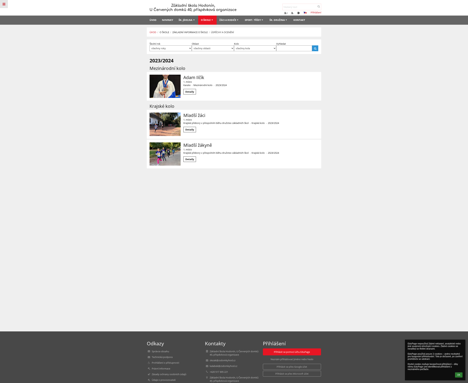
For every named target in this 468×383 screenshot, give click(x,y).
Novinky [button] (167, 20)
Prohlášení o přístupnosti (165, 362)
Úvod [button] (153, 20)
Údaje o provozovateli (164, 380)
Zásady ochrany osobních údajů (169, 374)
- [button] (293, 13)
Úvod (153, 32)
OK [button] (458, 375)
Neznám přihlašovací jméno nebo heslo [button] (292, 359)
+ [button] (287, 13)
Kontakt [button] (299, 20)
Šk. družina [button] (277, 20)
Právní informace (161, 368)
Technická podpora (162, 357)
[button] (298, 13)
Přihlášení (316, 12)
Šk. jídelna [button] (185, 20)
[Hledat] (319, 6)
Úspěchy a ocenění (222, 32)
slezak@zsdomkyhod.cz (222, 360)
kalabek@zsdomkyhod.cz (223, 366)
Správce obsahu (160, 351)
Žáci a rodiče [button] (227, 20)
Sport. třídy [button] (253, 20)
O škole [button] (206, 20)
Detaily (189, 91)
